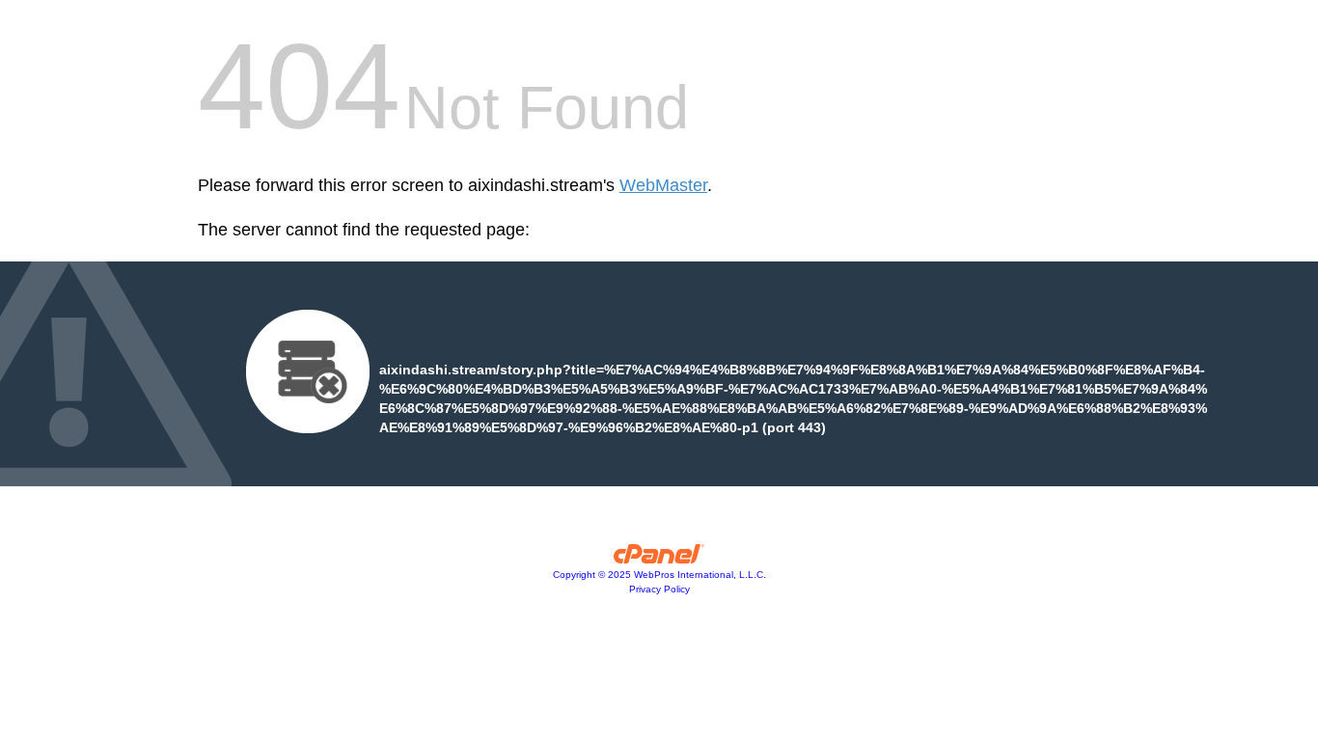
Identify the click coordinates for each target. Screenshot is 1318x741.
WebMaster (663, 185)
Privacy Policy (659, 589)
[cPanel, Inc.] (659, 558)
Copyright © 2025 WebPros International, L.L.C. (659, 574)
